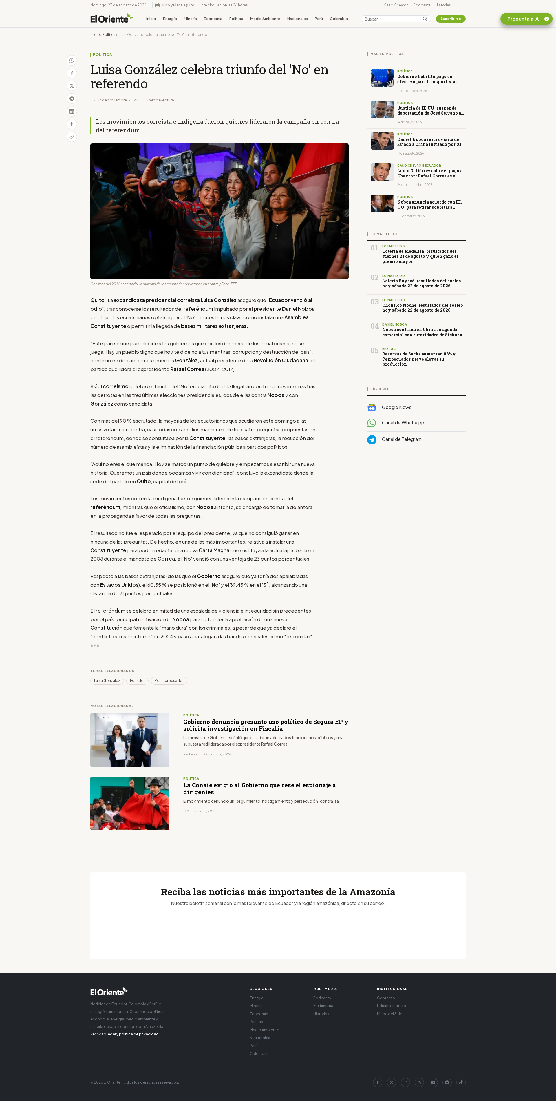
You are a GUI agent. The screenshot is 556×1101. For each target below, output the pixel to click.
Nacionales (297, 18)
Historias (443, 5)
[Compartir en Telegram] (72, 98)
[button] (457, 5)
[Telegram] (447, 1082)
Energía (170, 18)
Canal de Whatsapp (402, 423)
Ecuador (137, 680)
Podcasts (422, 5)
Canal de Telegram (401, 439)
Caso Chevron (396, 5)
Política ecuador (169, 680)
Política (236, 18)
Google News (396, 407)
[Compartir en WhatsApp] (72, 60)
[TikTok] (461, 1082)
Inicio (151, 18)
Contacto (386, 997)
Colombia (339, 18)
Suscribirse (450, 19)
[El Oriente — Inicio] (111, 19)
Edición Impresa (391, 1005)
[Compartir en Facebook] (72, 73)
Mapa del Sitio (390, 1013)
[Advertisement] (416, 507)
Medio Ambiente (265, 18)
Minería (190, 18)
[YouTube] (433, 1082)
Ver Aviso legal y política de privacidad (124, 1034)
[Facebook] (377, 1082)
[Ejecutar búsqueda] (425, 19)
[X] (391, 1082)
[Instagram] (405, 1082)
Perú (319, 18)
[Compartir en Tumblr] (72, 124)
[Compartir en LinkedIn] (72, 111)
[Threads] (419, 1082)
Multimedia (323, 1005)
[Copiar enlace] (72, 137)
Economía (213, 18)
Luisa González (107, 680)
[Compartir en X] (72, 86)
